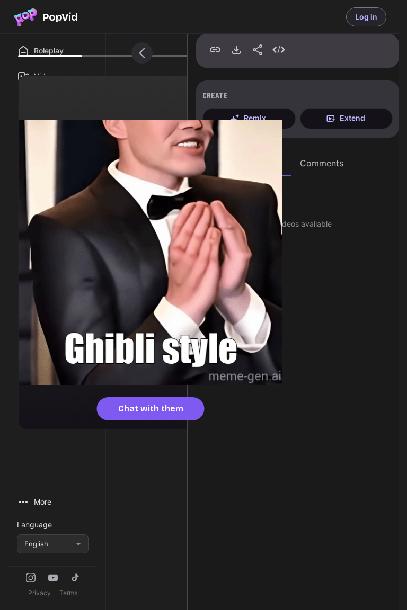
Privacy (39, 593)
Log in (366, 16)
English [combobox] (36, 544)
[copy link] (215, 49)
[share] (257, 49)
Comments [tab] (321, 163)
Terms (68, 593)
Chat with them (150, 408)
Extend (352, 117)
